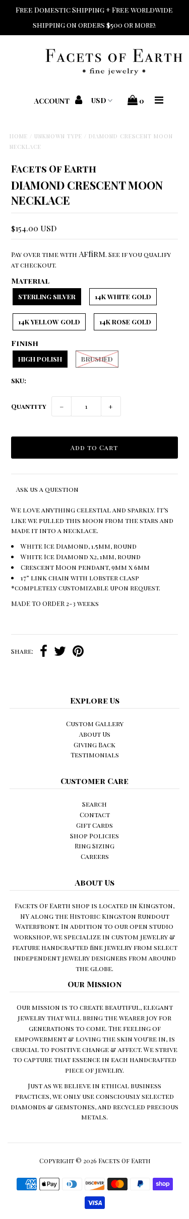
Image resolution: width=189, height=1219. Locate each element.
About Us (94, 734)
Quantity (28, 406)
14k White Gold (123, 296)
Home (19, 136)
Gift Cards (94, 825)
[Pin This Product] (78, 652)
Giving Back (94, 744)
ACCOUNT (52, 101)
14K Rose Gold (125, 321)
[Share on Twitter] (60, 652)
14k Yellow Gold (49, 321)
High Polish (40, 359)
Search (94, 804)
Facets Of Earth (124, 1161)
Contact (95, 814)
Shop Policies (94, 835)
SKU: (18, 380)
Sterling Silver (47, 296)
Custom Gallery (94, 723)
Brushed (97, 359)
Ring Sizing (94, 845)
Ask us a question (47, 489)
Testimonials (95, 754)
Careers (95, 856)
